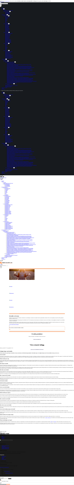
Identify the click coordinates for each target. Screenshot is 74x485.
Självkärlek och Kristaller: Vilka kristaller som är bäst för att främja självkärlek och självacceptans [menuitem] (20, 80)
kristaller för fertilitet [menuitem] (8, 54)
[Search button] (0, 5)
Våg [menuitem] (5, 45)
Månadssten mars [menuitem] (7, 35)
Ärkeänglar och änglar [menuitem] (8, 86)
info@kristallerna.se (7, 471)
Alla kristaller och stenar (27, 283)
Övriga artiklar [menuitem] (5, 231)
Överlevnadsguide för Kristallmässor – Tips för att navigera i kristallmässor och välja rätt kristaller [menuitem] (20, 78)
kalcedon (55, 421)
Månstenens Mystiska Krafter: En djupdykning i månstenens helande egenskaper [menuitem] (18, 77)
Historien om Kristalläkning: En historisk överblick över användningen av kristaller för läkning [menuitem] (19, 239)
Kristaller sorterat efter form (5, 447)
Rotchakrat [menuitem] (8, 84)
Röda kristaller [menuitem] (7, 110)
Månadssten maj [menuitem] (7, 121)
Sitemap (3, 458)
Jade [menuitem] (5, 21)
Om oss (3, 457)
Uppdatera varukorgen (3, 484)
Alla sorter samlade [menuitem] (7, 16)
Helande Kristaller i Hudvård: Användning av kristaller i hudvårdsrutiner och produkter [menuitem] (18, 68)
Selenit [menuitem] (6, 19)
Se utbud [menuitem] (4, 9)
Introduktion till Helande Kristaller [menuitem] (9, 232)
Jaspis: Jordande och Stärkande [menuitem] (11, 69)
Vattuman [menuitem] (6, 47)
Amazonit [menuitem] (6, 18)
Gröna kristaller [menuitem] (7, 30)
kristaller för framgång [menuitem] (8, 136)
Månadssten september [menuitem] (8, 40)
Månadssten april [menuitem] (7, 36)
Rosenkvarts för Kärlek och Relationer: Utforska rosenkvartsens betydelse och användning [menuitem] (19, 79)
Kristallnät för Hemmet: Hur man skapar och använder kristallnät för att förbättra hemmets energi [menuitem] (20, 159)
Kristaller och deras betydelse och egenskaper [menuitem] (11, 85)
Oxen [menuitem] (6, 49)
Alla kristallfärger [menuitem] (5, 23)
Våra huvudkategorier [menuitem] (6, 11)
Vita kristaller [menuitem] (7, 31)
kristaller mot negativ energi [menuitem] (9, 57)
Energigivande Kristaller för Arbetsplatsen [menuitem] (12, 65)
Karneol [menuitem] (6, 20)
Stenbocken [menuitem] (6, 44)
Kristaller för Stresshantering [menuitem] (11, 242)
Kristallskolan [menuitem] (3, 59)
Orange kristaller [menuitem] (7, 29)
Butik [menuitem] (2, 181)
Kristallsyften (28, 310)
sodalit (51, 421)
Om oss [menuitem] (3, 88)
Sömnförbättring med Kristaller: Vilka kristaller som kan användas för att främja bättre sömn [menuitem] (19, 252)
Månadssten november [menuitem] (8, 41)
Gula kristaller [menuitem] (7, 25)
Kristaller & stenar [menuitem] (4, 14)
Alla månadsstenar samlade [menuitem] (8, 33)
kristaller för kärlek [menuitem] (7, 223)
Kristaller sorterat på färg (27, 290)
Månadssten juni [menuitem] (7, 37)
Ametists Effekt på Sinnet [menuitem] (10, 62)
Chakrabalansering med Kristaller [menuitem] (11, 63)
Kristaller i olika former (28, 303)
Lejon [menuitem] (6, 46)
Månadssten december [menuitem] (8, 42)
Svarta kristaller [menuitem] (7, 28)
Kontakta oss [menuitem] (3, 89)
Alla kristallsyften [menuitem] (5, 50)
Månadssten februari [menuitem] (8, 34)
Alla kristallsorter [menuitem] (7, 12)
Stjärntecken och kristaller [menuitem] (8, 170)
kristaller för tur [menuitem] (7, 53)
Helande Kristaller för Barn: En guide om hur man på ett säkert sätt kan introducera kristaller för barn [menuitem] (20, 67)
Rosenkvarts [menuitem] (6, 17)
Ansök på (10, 478)
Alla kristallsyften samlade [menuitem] (8, 51)
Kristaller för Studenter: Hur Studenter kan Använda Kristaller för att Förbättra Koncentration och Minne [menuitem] (21, 72)
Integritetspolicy (4, 456)
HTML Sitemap (4, 459)
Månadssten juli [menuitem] (7, 38)
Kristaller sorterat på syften (5, 448)
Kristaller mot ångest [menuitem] (8, 58)
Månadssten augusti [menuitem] (7, 39)
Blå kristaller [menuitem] (7, 27)
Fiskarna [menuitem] (6, 216)
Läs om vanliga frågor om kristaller (14, 324)
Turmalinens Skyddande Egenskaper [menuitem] (12, 82)
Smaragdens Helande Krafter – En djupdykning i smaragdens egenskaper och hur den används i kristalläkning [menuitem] (22, 81)
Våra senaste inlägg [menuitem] (6, 230)
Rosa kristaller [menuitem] (7, 198)
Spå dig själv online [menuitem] (4, 87)
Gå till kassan (8, 484)
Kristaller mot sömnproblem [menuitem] (9, 55)
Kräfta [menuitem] (6, 219)
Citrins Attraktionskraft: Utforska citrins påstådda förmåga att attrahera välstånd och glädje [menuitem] (19, 64)
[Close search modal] (0, 2)
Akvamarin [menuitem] (6, 22)
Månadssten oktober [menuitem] (8, 212)
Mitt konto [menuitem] (3, 438)
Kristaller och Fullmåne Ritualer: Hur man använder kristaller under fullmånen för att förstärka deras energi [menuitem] (21, 74)
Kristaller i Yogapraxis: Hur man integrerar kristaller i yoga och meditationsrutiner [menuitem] (18, 73)
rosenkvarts (49, 417)
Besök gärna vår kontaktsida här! (4, 467)
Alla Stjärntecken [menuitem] (5, 43)
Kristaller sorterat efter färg (5, 445)
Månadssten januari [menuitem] (7, 205)
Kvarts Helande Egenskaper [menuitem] (10, 76)
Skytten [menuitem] (6, 48)
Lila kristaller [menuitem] (7, 201)
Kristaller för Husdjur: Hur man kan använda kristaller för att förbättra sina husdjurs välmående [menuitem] (19, 70)
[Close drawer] (0, 6)
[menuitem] (4, 8)
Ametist (46, 417)
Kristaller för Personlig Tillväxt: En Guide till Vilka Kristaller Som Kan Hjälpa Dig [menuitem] (18, 71)
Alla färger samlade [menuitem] (7, 24)
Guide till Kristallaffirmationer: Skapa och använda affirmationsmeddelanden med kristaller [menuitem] (19, 66)
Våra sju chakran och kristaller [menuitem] (9, 83)
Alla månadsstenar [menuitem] (7, 13)
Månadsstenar (27, 296)
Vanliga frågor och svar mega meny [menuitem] (8, 10)
